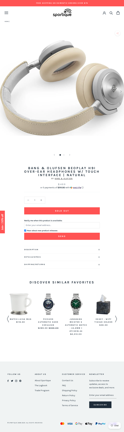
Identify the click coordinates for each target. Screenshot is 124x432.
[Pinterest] (20, 380)
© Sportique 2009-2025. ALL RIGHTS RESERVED (25, 423)
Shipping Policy (69, 390)
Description (31, 250)
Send (62, 236)
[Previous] (54, 155)
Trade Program (42, 390)
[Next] (69, 155)
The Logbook (41, 385)
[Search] (111, 12)
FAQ (64, 385)
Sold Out (62, 211)
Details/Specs (32, 257)
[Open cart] (118, 13)
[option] (20, 308)
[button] (62, 187)
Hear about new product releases (42, 230)
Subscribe (100, 405)
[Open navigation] (6, 12)
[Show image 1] (60, 155)
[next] (120, 91)
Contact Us (67, 380)
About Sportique (43, 380)
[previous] (3, 91)
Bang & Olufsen (64, 179)
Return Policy (68, 395)
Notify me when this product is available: (43, 220)
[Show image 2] (64, 155)
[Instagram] (16, 380)
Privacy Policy (69, 400)
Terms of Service (70, 405)
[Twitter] (12, 380)
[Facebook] (8, 380)
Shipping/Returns (34, 264)
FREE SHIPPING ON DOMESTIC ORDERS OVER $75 (62, 3)
